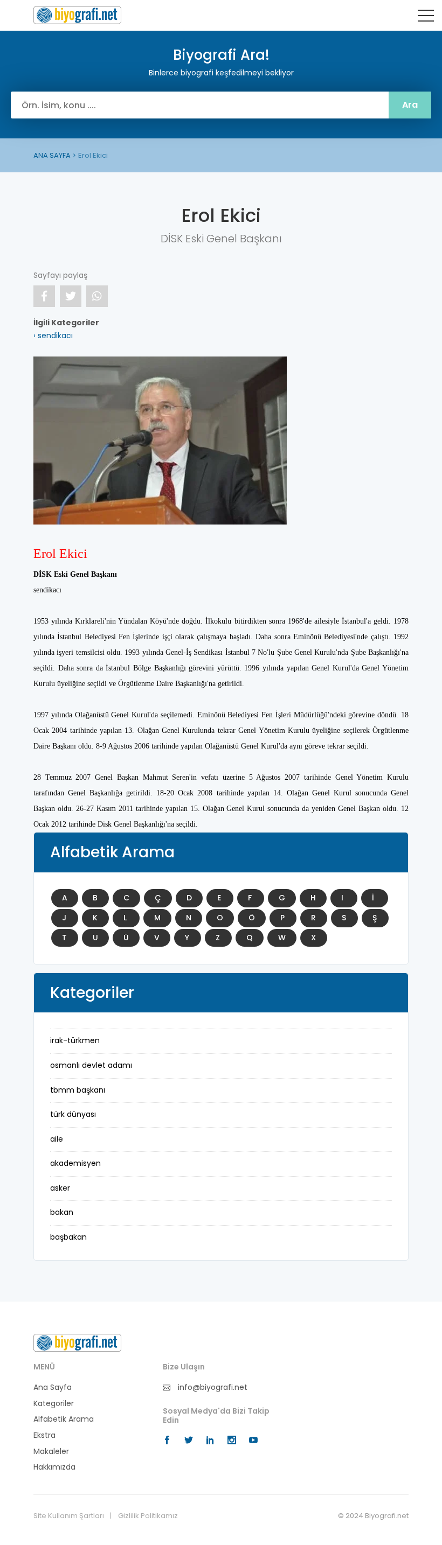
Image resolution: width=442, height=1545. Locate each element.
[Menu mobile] (426, 18)
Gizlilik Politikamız (148, 1516)
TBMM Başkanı (77, 1090)
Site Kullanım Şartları (68, 1516)
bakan (61, 1212)
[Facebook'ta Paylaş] (44, 296)
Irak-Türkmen (75, 1040)
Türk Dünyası (73, 1114)
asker (60, 1188)
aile (56, 1139)
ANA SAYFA (52, 155)
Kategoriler (53, 1404)
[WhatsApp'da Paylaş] (97, 296)
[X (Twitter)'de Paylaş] (70, 296)
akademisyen (75, 1163)
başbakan (68, 1237)
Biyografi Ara (77, 15)
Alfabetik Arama (63, 1419)
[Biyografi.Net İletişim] (77, 1342)
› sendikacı (53, 335)
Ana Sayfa (52, 1387)
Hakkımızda (54, 1467)
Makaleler (51, 1451)
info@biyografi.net (211, 1387)
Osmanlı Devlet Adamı (91, 1065)
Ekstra (44, 1435)
